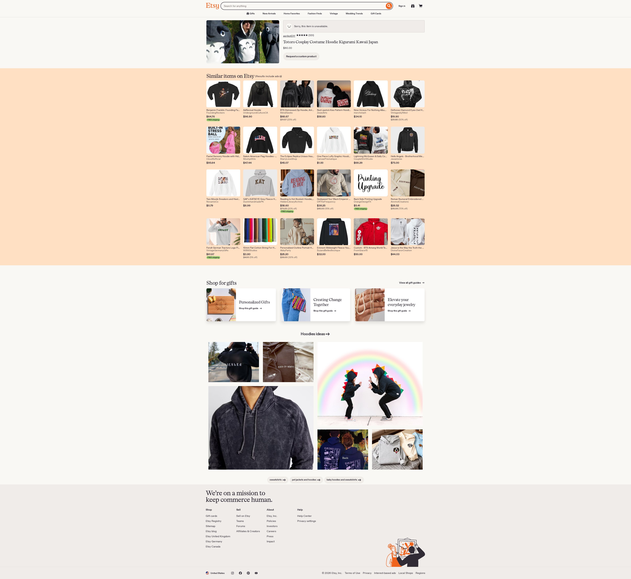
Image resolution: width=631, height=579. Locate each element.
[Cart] (421, 6)
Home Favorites (292, 13)
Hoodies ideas (313, 334)
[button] (215, 573)
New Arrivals (269, 13)
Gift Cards (376, 13)
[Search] (389, 6)
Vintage (334, 13)
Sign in (401, 6)
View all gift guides (410, 282)
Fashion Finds (315, 13)
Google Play (242, 557)
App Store (217, 557)
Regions (420, 573)
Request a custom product (301, 56)
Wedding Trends (354, 13)
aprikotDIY (289, 36)
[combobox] (303, 6)
